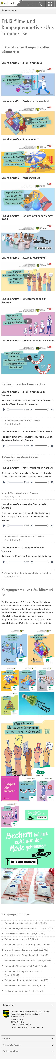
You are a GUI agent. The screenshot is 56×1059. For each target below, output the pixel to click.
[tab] (28, 1005)
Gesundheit (10, 10)
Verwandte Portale (11, 1045)
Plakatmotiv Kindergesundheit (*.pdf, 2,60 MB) (26, 980)
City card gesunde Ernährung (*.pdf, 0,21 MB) (26, 950)
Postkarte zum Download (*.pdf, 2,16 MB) (24, 991)
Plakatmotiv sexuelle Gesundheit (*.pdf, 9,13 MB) (27, 960)
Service (6, 1039)
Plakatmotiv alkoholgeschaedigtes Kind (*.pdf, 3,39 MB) (22, 973)
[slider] (15, 409)
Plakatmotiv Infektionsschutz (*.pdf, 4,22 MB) (25, 923)
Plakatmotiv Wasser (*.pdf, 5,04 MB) (21, 939)
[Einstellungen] (52, 409)
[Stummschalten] (32, 409)
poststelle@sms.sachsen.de (30, 1027)
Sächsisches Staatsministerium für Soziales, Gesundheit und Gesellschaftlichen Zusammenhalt (30, 1014)
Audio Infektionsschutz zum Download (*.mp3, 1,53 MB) (22, 422)
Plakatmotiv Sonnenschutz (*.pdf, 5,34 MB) (24, 934)
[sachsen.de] (9, 3)
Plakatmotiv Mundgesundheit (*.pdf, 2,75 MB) (25, 966)
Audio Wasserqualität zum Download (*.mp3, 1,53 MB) (21, 495)
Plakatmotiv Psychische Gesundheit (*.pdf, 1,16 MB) (29, 928)
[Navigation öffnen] (30, 4)
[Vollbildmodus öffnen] (14, 646)
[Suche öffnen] (40, 4)
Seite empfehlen (10, 1051)
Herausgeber (9, 1005)
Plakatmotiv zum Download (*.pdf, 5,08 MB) (25, 985)
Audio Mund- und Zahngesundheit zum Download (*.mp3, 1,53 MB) (27, 575)
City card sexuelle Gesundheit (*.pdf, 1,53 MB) (26, 955)
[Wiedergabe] (3, 409)
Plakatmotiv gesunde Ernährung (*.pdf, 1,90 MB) (27, 944)
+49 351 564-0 (24, 1025)
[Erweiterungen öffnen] (50, 4)
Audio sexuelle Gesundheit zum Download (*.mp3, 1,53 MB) (24, 538)
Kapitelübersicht (16, 394)
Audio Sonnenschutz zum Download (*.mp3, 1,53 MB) (21, 459)
